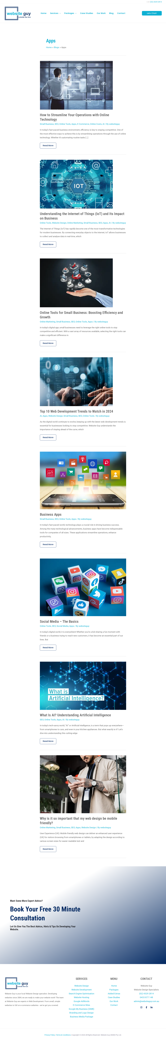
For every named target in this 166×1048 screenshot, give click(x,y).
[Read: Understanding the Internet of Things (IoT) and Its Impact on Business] (76, 184)
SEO (56, 124)
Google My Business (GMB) (81, 1009)
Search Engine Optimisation (81, 993)
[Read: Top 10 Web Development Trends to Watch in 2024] (76, 381)
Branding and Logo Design (81, 1013)
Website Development (81, 989)
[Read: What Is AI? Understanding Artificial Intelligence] (83, 685)
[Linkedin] (151, 1007)
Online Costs (96, 124)
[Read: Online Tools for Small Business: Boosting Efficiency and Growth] (76, 283)
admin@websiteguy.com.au (146, 1001)
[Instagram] (141, 1007)
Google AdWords (81, 1001)
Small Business (47, 124)
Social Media (62, 626)
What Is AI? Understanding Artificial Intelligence (75, 715)
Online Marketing (75, 223)
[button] (59, 13)
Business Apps (50, 514)
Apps (73, 124)
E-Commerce (83, 124)
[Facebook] (146, 1007)
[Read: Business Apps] (83, 480)
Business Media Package (81, 1016)
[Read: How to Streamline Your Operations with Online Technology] (76, 85)
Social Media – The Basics (59, 621)
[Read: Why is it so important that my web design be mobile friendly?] (83, 784)
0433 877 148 (146, 997)
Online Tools (65, 124)
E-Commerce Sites (81, 1005)
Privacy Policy (49, 1035)
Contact (114, 1005)
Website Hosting (81, 997)
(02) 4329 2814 (156, 2)
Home (114, 986)
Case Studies (114, 997)
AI (104, 124)
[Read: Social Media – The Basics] (83, 587)
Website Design (59, 223)
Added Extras (114, 993)
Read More (48, 145)
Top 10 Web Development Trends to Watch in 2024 (76, 411)
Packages (113, 989)
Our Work (114, 1001)
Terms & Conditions (63, 1035)
